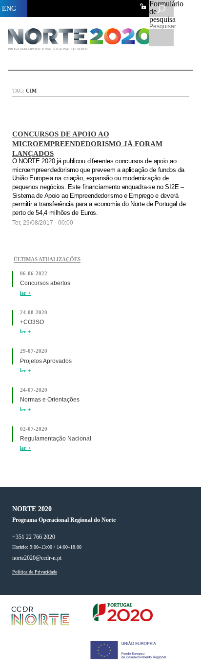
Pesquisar (161, 26)
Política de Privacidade (34, 572)
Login (143, 6)
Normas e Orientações (50, 399)
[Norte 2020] (82, 42)
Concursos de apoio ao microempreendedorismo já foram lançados (87, 143)
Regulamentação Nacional (55, 438)
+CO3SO (32, 322)
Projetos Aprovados (46, 361)
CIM (31, 91)
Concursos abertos (45, 283)
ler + (25, 293)
